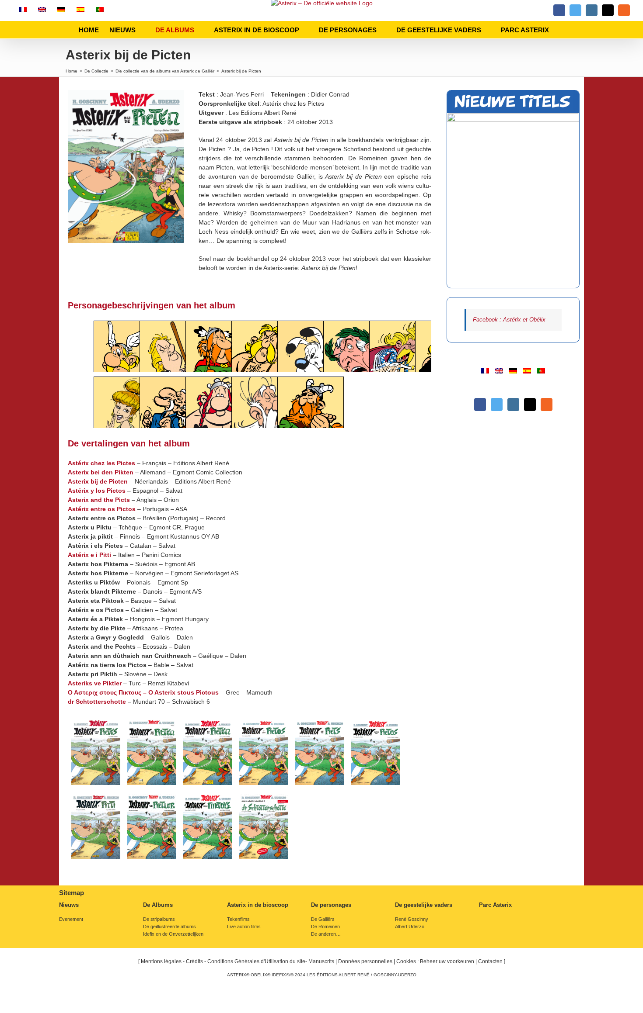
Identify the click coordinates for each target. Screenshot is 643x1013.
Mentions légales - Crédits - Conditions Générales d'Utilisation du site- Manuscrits (237, 961)
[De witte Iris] (513, 200)
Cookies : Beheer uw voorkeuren (435, 961)
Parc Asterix (495, 905)
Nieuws (69, 905)
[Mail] (530, 404)
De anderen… (326, 934)
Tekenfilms (238, 919)
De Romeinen (325, 926)
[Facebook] (480, 404)
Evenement (71, 919)
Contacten (490, 961)
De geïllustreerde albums (169, 926)
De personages (331, 905)
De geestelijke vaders (423, 905)
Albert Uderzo (409, 926)
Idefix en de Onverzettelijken (173, 934)
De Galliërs (323, 919)
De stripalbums (159, 919)
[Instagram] (513, 404)
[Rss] (546, 404)
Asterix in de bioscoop (257, 905)
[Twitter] (497, 404)
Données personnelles (365, 961)
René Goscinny (411, 919)
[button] (562, 29)
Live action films (244, 926)
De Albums (158, 905)
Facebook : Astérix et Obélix (509, 319)
